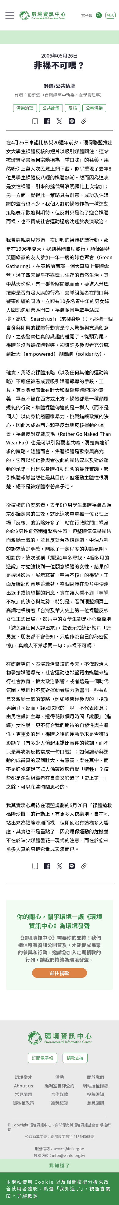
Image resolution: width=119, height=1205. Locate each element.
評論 (49, 85)
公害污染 (94, 108)
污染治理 (25, 108)
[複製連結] (84, 121)
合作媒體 (59, 1094)
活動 (59, 1077)
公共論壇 (65, 85)
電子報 (86, 15)
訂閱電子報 (42, 1058)
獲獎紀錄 (59, 1103)
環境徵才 (23, 1077)
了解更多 (27, 1195)
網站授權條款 (95, 1086)
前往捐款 (59, 973)
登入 (110, 15)
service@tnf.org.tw (68, 1148)
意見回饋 (95, 1103)
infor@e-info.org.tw (68, 1155)
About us (23, 1086)
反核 (72, 108)
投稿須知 (95, 1094)
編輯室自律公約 (59, 1086)
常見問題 (23, 1094)
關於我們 (95, 1077)
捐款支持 (75, 1058)
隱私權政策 (23, 1103)
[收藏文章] (35, 121)
